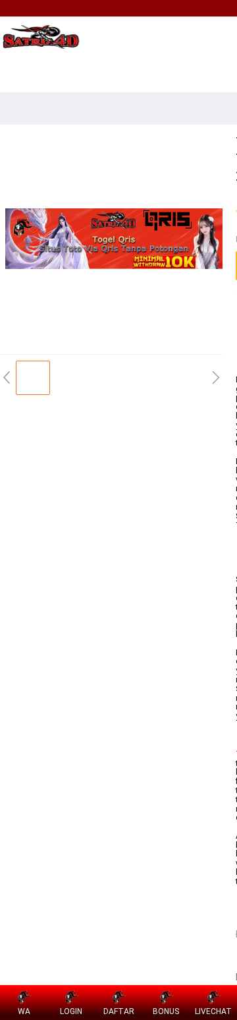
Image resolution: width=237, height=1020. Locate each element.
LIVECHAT (213, 1011)
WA (24, 1011)
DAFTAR (118, 1011)
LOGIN (71, 1011)
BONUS (166, 1011)
